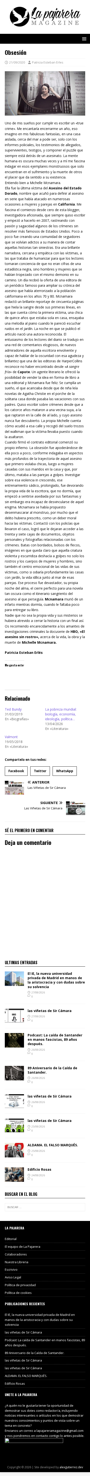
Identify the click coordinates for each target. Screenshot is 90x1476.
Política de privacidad (20, 1285)
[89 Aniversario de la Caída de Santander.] (14, 1077)
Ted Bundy (13, 709)
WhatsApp (64, 771)
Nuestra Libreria (16, 1262)
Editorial (11, 1239)
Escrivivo (11, 1269)
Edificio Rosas (39, 1169)
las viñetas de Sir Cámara (50, 1010)
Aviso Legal (13, 1277)
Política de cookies (18, 1293)
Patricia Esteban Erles (47, 62)
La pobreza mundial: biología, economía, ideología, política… (61, 714)
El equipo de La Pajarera (22, 1246)
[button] (83, 38)
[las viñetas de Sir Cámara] (14, 1020)
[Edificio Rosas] (14, 1179)
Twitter (40, 771)
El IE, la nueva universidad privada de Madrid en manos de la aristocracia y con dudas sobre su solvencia (56, 980)
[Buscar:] (45, 1207)
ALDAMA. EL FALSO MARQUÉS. (53, 1145)
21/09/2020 (17, 62)
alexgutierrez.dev (71, 1467)
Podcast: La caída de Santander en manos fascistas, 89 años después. (55, 1039)
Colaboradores (16, 1254)
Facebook (16, 771)
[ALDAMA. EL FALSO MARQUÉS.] (14, 1154)
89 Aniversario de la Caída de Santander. (52, 1070)
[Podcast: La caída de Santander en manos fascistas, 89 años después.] (14, 1044)
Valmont (11, 736)
